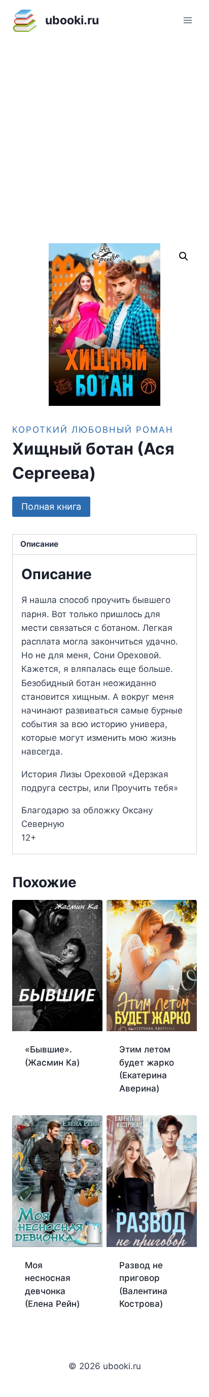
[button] (184, 256)
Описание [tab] (39, 544)
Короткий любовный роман (92, 430)
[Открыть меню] (187, 20)
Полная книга (51, 506)
